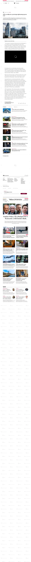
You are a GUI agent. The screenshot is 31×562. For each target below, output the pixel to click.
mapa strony (4, 188)
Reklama (15, 178)
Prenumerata (16, 180)
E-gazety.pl (22, 179)
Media (10, 12)
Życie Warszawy (23, 183)
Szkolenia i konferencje (6, 186)
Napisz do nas (4, 180)
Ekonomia (17, 3)
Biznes (8, 12)
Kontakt (4, 179)
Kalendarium (9, 188)
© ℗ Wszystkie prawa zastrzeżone (9, 102)
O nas (3, 178)
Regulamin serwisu (9, 180)
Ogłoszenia (15, 179)
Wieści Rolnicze (23, 182)
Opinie (4, 286)
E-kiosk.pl (22, 178)
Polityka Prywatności (10, 178)
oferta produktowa (15, 188)
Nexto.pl (22, 180)
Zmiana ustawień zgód (10, 179)
